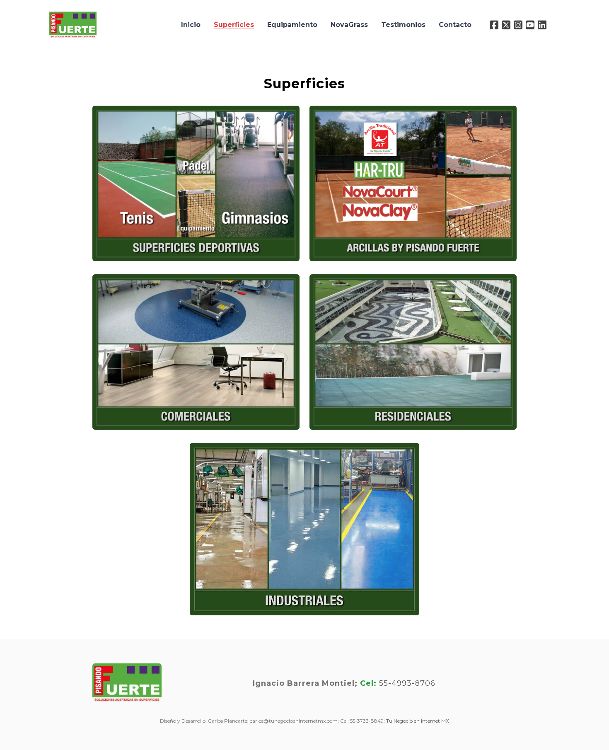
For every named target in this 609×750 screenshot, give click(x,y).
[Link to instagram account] (518, 25)
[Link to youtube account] (530, 25)
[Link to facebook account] (494, 25)
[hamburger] (106, 20)
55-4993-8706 (407, 683)
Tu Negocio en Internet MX (417, 721)
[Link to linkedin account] (542, 25)
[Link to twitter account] (506, 25)
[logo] (73, 25)
